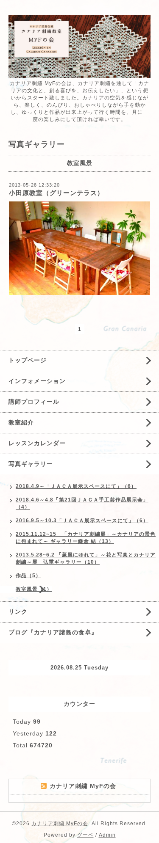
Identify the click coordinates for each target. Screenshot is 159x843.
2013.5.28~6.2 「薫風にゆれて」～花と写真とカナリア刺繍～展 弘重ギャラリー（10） (86, 558)
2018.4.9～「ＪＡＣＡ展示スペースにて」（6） (76, 486)
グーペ (85, 835)
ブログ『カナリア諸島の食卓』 (53, 632)
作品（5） (28, 576)
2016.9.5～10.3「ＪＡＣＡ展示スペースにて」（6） (82, 520)
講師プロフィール (33, 401)
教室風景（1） (34, 589)
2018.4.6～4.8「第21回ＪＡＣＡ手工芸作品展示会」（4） (82, 503)
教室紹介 (21, 422)
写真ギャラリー (30, 463)
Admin (107, 835)
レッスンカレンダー (37, 443)
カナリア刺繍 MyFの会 (59, 823)
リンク (18, 611)
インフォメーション (37, 380)
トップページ (27, 360)
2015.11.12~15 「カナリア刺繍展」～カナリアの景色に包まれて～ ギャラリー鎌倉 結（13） (86, 537)
